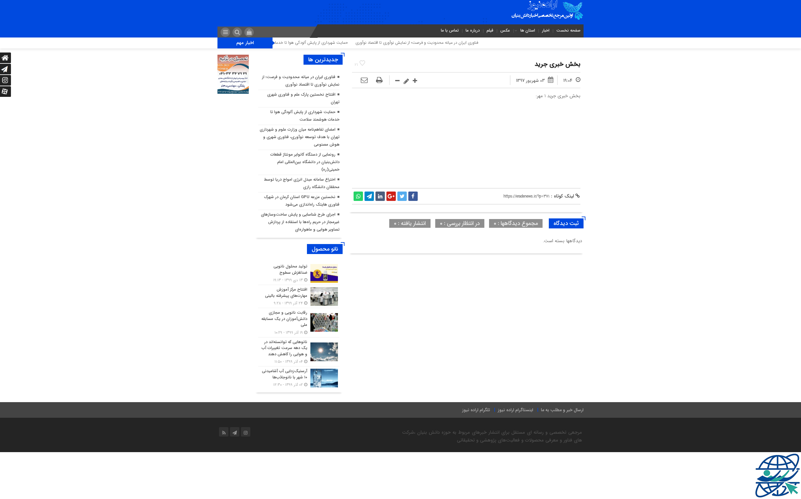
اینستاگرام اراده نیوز (515, 410)
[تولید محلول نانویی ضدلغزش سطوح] (298, 273)
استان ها (527, 30)
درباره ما (473, 30)
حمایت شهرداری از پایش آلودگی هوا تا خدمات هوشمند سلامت (315, 42)
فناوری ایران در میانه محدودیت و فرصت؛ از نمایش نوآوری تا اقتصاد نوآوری (436, 42)
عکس (505, 30)
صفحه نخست (568, 30)
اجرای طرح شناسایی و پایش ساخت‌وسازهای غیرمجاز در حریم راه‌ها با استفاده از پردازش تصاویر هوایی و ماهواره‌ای (300, 222)
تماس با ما (450, 30)
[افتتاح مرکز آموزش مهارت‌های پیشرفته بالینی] (298, 296)
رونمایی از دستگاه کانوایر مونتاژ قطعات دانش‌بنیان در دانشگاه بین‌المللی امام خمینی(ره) (304, 162)
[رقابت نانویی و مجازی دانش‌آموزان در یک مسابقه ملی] (298, 322)
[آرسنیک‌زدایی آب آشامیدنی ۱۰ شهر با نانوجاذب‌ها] (298, 377)
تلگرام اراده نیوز (476, 410)
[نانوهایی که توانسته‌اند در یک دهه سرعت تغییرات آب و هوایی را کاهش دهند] (298, 352)
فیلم (490, 30)
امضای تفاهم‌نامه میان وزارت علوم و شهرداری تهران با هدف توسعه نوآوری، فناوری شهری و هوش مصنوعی (299, 137)
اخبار (545, 30)
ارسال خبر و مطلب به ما (562, 410)
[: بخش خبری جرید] (364, 80)
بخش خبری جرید (557, 64)
